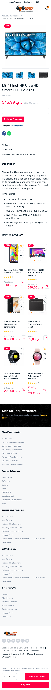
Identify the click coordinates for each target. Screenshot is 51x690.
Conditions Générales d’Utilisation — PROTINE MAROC (24, 539)
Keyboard (6, 654)
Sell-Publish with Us (10, 461)
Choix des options (24, 337)
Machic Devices (8, 606)
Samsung (40, 654)
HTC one (6, 651)
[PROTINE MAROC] (26, 8)
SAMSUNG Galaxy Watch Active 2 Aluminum (35, 376)
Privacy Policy (7, 535)
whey (4, 503)
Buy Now (25, 685)
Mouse (30, 654)
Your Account (7, 517)
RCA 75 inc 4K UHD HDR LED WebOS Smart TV (36, 272)
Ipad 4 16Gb (24, 651)
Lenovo (16, 654)
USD (37, 2)
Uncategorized (15, 16)
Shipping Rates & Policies (12, 528)
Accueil (5, 16)
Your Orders (7, 520)
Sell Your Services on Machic (13, 442)
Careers (5, 594)
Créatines (6, 481)
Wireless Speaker (9, 657)
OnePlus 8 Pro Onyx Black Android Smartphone (12, 324)
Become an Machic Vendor (12, 465)
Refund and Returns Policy (12, 531)
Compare (21, 251)
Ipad (14, 651)
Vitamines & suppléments (12, 500)
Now (4, 489)
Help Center (7, 542)
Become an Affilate (9, 453)
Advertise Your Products (12, 457)
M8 (23, 654)
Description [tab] (8, 164)
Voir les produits (44, 390)
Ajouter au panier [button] (23, 283)
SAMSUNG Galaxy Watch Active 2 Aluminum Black (12, 376)
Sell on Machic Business (11, 446)
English (27, 2)
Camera (13, 648)
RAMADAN (6, 492)
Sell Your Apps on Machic (12, 450)
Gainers (5, 485)
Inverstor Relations (9, 602)
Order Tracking (15, 2)
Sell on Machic (7, 439)
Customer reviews (9, 609)
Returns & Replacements (11, 524)
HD (36, 648)
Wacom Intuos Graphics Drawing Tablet (35, 324)
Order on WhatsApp (13, 119)
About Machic (7, 598)
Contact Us (6, 617)
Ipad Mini (35, 651)
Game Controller (26, 648)
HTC (42, 648)
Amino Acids (7, 478)
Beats (4, 648)
